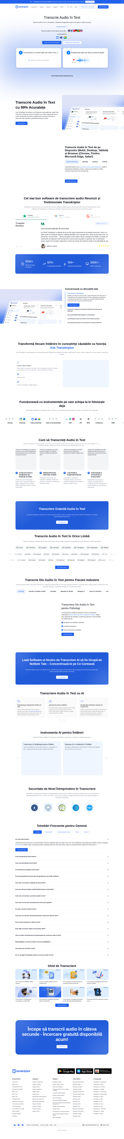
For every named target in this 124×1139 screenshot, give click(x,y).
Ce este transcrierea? (22, 839)
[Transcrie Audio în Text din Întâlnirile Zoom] (58, 37)
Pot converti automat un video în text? (27, 922)
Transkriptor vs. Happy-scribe (100, 1094)
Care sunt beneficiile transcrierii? (26, 863)
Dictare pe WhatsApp (57, 1086)
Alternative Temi (76, 1106)
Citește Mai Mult (61, 26)
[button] (70, 7)
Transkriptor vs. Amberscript (99, 1081)
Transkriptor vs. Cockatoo (99, 1086)
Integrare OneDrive (36, 1106)
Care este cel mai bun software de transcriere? (30, 883)
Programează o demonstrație (88, 6)
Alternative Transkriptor (78, 1108)
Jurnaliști (53, 591)
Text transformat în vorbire (18, 1108)
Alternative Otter (76, 1099)
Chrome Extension (72, 161)
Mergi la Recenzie (101, 223)
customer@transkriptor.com (92, 1125)
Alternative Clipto (77, 1084)
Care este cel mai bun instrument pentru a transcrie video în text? (36, 915)
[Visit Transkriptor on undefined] (15, 1125)
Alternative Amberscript (78, 1081)
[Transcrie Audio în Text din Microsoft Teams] (62, 37)
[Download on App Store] (84, 1071)
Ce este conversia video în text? (25, 909)
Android (104, 161)
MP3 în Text (15, 1091)
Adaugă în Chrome (71, 181)
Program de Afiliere (16, 1113)
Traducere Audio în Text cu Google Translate (60, 1090)
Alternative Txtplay (77, 1113)
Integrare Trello (35, 1111)
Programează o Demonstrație (72, 42)
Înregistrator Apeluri (57, 1081)
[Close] (122, 2)
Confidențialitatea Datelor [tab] (63, 832)
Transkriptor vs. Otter (98, 1099)
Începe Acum (62, 1046)
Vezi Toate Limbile (62, 567)
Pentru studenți (15, 1111)
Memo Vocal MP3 (57, 1117)
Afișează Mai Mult (62, 1005)
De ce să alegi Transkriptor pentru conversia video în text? (34, 955)
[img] (9, 419)
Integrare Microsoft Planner (38, 1101)
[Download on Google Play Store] (66, 1071)
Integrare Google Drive (37, 1081)
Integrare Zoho (35, 1094)
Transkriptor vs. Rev (97, 1101)
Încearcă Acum (21, 123)
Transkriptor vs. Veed (98, 1113)
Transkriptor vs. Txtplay (98, 1111)
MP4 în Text (15, 1094)
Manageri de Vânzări (67, 591)
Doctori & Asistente (95, 591)
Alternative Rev (76, 1101)
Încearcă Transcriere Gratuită (51, 42)
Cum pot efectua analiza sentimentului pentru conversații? (34, 889)
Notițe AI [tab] (86, 832)
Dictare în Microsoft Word (58, 1095)
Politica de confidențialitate (33, 1125)
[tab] (31, 216)
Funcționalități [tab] (48, 832)
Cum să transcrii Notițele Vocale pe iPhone (61, 1114)
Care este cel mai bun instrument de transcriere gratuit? (33, 902)
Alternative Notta (77, 1096)
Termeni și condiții (44, 1125)
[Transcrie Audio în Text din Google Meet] (66, 37)
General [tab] (37, 832)
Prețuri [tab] (77, 832)
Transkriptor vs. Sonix (98, 1103)
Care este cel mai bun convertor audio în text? (30, 896)
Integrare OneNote (36, 1103)
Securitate (14, 1116)
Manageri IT (81, 591)
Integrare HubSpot (36, 1084)
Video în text (15, 1084)
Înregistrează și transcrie (17, 1101)
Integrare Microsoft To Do (38, 1099)
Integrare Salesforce (37, 1089)
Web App (85, 161)
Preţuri (61, 6)
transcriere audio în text (35, 711)
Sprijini (51, 1125)
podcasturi (18, 844)
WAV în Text (15, 1096)
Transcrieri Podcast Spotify (59, 1093)
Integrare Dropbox (36, 1108)
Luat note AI (15, 1081)
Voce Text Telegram (57, 1097)
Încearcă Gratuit (68, 634)
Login (76, 6)
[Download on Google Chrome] (103, 1071)
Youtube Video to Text (17, 1086)
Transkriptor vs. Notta (98, 1096)
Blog (55, 1125)
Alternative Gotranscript (78, 1091)
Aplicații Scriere (56, 1108)
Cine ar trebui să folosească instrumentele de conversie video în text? (38, 935)
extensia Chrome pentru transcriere (91, 167)
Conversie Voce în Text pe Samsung (61, 1111)
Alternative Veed (76, 1116)
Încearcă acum (90, 1)
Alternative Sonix (77, 1103)
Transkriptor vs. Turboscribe (99, 1108)
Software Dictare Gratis (58, 1084)
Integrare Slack (35, 1091)
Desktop (95, 161)
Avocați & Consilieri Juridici (37, 591)
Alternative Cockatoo (77, 1086)
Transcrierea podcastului (17, 1103)
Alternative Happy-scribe (78, 1094)
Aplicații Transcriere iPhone (59, 1106)
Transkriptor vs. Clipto (98, 1084)
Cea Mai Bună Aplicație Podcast (60, 1100)
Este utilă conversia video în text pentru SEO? (30, 928)
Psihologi (21, 591)
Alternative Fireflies (77, 1089)
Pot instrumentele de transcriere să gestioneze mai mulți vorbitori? (37, 876)
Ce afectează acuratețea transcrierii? (27, 869)
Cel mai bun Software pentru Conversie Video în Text (62, 1103)
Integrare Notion (36, 1086)
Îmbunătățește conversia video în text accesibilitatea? (33, 942)
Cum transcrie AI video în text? (25, 948)
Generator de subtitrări (17, 1089)
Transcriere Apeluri (16, 1106)
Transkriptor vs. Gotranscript (99, 1091)
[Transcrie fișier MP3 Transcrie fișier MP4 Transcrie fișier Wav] (58, 52)
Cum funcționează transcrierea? (25, 856)
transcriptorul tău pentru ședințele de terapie (82, 614)
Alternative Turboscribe (78, 1111)
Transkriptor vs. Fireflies (98, 1089)
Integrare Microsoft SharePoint (39, 1096)
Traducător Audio (16, 1099)
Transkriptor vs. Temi (98, 1106)
